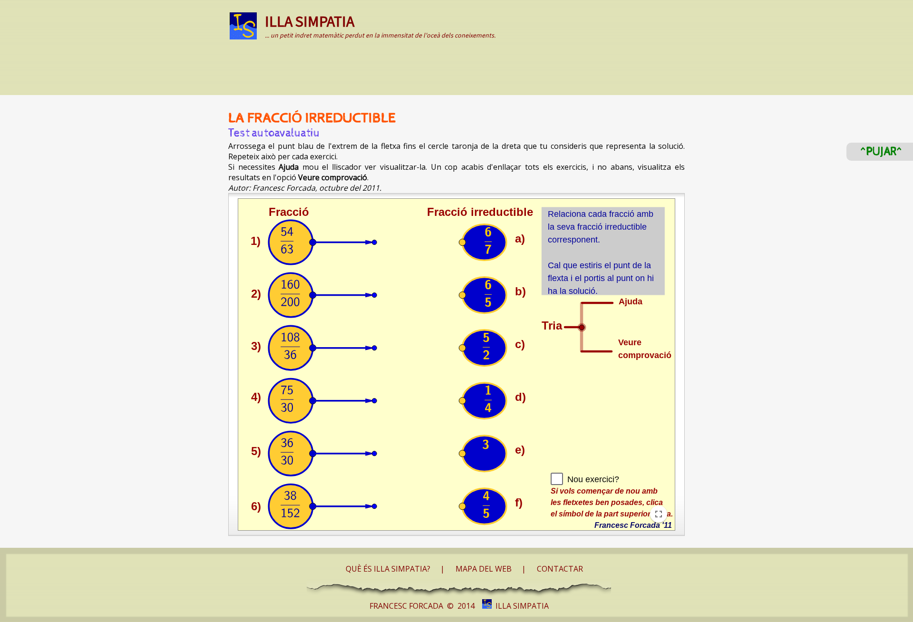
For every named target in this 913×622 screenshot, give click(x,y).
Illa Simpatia (520, 606)
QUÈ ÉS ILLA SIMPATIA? (388, 569)
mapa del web (484, 569)
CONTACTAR (560, 569)
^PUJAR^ (881, 151)
